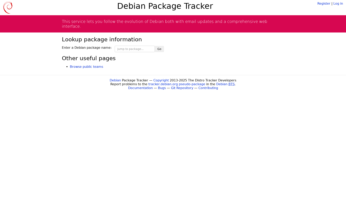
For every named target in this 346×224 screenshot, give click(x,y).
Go (159, 49)
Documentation (140, 88)
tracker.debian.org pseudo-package (176, 84)
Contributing (208, 88)
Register (323, 3)
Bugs (162, 88)
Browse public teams (86, 67)
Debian (115, 80)
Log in (338, 3)
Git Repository (182, 88)
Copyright (161, 80)
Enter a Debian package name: (87, 48)
